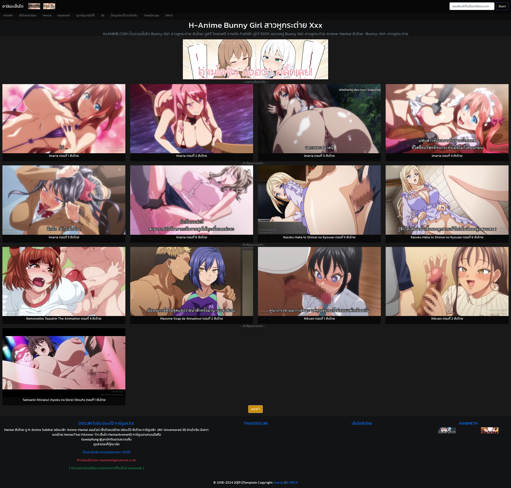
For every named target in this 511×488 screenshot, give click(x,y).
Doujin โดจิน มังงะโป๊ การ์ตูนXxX (106, 423)
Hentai (47, 15)
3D (102, 15)
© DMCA (292, 482)
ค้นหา (502, 6)
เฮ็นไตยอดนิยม (27, 15)
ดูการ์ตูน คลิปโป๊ (85, 15)
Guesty (279, 482)
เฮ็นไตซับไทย (362, 423)
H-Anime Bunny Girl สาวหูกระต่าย (248, 25)
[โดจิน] (34, 6)
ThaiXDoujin (151, 15)
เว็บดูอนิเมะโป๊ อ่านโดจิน (124, 15)
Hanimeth (63, 15)
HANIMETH (468, 423)
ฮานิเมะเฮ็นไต (12, 6)
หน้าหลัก (8, 15)
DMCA (169, 15)
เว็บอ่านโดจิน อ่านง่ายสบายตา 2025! (106, 452)
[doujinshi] (49, 6)
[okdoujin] (447, 430)
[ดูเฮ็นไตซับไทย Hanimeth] (490, 430)
